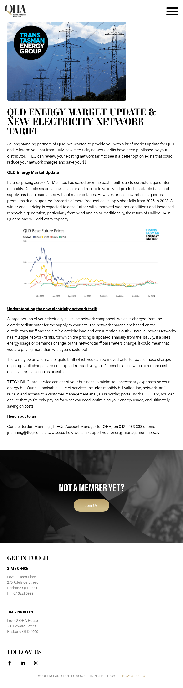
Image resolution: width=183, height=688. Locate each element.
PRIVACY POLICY (133, 676)
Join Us (91, 505)
